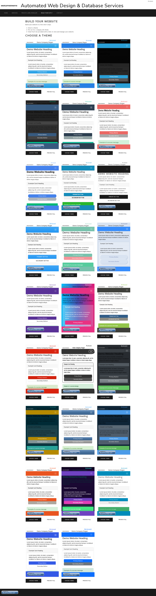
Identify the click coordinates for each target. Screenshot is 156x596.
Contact (60, 13)
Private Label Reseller (29, 13)
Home (6, 13)
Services (15, 13)
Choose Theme (33, 92)
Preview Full (51, 92)
